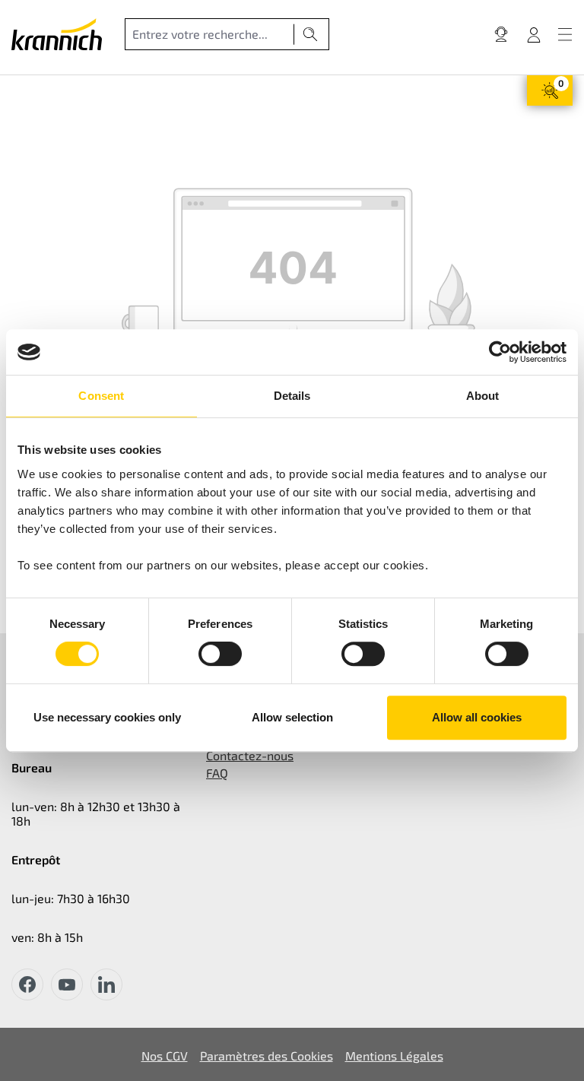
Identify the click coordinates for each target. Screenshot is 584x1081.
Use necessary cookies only (107, 717)
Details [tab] (292, 395)
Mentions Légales (394, 1055)
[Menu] (565, 34)
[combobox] (209, 34)
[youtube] (67, 984)
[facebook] (27, 984)
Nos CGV (164, 1055)
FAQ (217, 773)
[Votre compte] (534, 34)
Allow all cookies (477, 717)
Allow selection (292, 717)
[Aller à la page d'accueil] (56, 34)
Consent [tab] (101, 395)
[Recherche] (310, 34)
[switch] (220, 654)
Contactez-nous (250, 755)
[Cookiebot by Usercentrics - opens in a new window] (500, 352)
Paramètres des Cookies (266, 1055)
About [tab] (483, 395)
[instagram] (106, 984)
